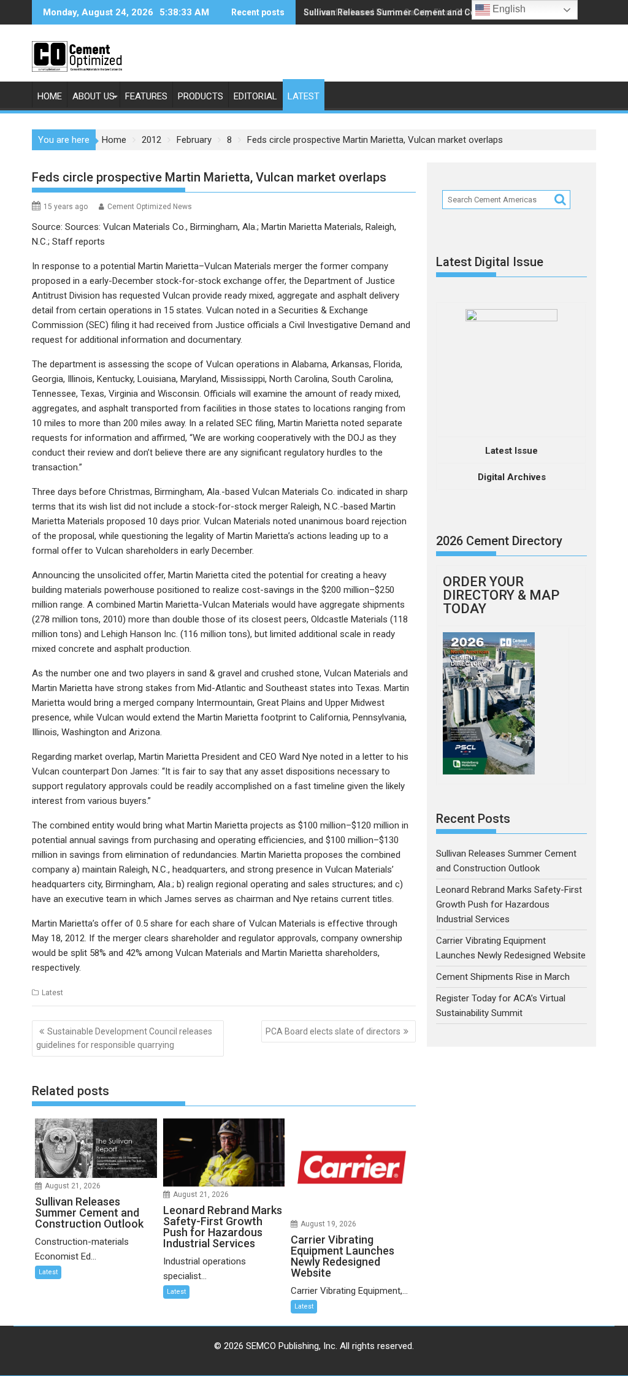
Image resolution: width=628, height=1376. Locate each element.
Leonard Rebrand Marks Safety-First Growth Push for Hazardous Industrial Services (509, 904)
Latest (304, 96)
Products (200, 96)
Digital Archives (512, 477)
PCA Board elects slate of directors (333, 1031)
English (508, 9)
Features (146, 96)
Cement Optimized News (149, 206)
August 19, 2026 (328, 1224)
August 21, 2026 (73, 1186)
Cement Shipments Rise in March (503, 976)
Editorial (255, 96)
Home (49, 96)
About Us (93, 96)
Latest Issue (511, 450)
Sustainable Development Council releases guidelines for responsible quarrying (124, 1038)
